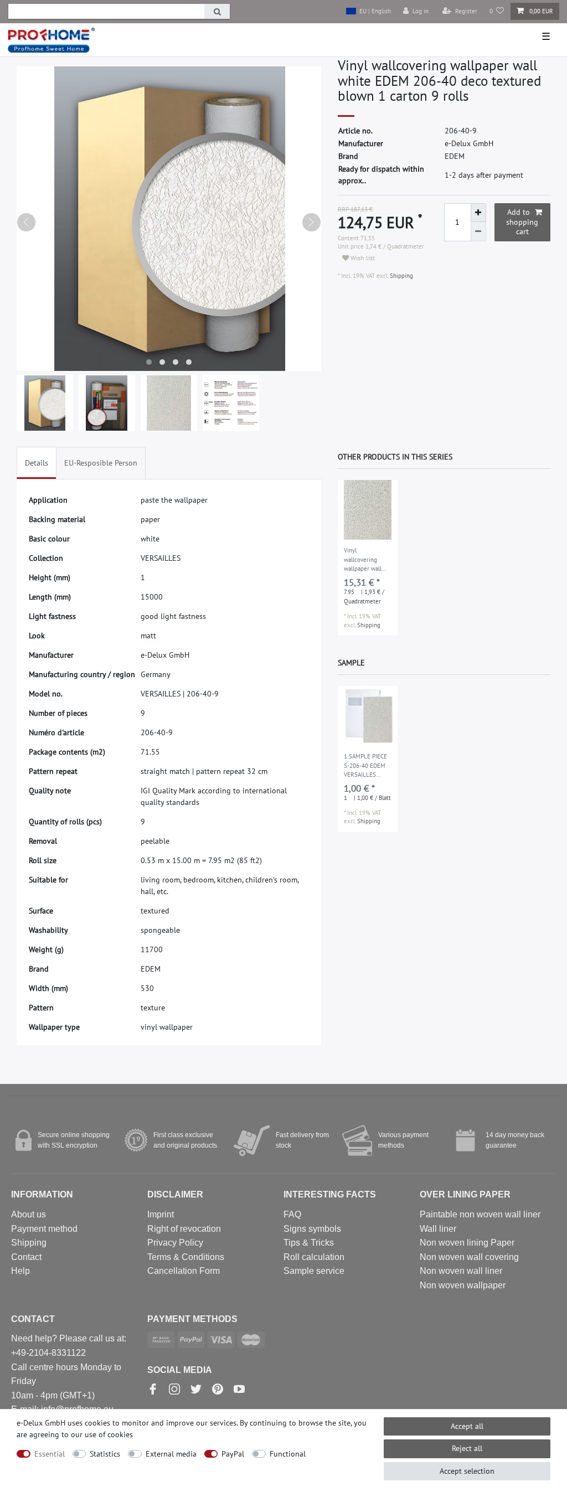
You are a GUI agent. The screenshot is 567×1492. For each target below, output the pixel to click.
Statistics (105, 1454)
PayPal (232, 1454)
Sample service (314, 1271)
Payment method (44, 1228)
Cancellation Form (183, 1271)
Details (36, 463)
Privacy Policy (175, 1242)
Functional (288, 1454)
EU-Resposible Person (100, 463)
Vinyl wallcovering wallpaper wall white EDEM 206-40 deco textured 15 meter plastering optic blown (367, 560)
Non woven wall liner (461, 1271)
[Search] (217, 11)
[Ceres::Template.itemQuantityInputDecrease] (478, 231)
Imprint (160, 1214)
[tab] (36, 463)
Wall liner (438, 1228)
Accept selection (467, 1471)
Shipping (400, 276)
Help (20, 1271)
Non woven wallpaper (463, 1285)
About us (28, 1214)
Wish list (362, 258)
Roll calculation (314, 1257)
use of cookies (109, 1434)
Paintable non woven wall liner (480, 1214)
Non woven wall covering (469, 1257)
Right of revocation (184, 1228)
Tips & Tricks (309, 1242)
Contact (26, 1257)
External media (171, 1454)
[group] (368, 510)
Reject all (467, 1448)
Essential (49, 1454)
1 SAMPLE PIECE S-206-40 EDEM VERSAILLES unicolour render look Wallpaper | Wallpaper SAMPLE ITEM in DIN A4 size (366, 766)
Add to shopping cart (522, 221)
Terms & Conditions (185, 1257)
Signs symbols (312, 1228)
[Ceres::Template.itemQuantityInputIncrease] (478, 212)
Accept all (467, 1426)
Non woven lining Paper (467, 1242)
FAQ (292, 1214)
